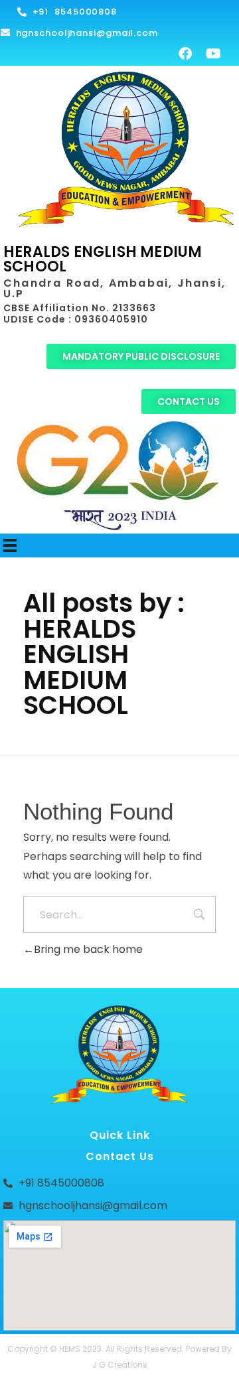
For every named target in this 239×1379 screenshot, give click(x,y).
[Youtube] (213, 53)
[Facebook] (185, 53)
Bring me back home (88, 949)
